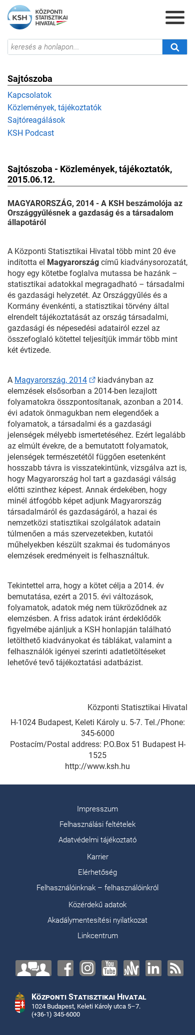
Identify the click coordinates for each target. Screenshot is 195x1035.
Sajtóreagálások (36, 120)
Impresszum (97, 808)
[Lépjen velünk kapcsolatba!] (34, 968)
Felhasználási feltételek (98, 824)
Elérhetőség (97, 872)
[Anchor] (132, 968)
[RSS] (176, 968)
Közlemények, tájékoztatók (55, 107)
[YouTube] (110, 968)
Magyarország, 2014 (50, 380)
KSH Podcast (31, 133)
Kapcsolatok (30, 95)
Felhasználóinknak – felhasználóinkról (97, 887)
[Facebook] (66, 968)
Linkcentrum (98, 935)
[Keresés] (174, 46)
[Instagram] (88, 968)
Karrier (97, 856)
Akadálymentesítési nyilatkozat (98, 920)
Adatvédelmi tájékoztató (97, 839)
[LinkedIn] (154, 968)
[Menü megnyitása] (175, 17)
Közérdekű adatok (97, 904)
